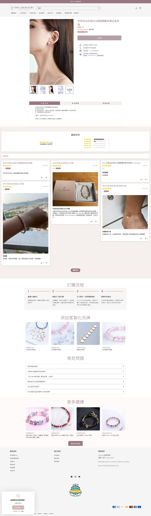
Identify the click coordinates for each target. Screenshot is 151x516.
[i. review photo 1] (125, 212)
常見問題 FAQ (14, 455)
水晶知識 (56, 455)
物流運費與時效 (14, 458)
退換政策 (106, 103)
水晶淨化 (12, 470)
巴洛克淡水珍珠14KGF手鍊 (65, 163)
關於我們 (56, 458)
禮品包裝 (12, 464)
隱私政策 (40, 513)
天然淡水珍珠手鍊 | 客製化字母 (116, 186)
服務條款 (46, 513)
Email (85, 55)
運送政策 (51, 513)
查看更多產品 (75, 443)
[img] (7, 166)
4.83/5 (51, 142)
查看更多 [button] (75, 270)
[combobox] (68, 8)
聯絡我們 (56, 461)
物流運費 (75, 103)
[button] (14, 13)
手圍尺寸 (12, 461)
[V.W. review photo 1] (75, 189)
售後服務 (12, 467)
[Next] (71, 52)
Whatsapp (100, 55)
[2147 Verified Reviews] (75, 497)
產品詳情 (44, 103)
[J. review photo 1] (25, 223)
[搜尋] (99, 8)
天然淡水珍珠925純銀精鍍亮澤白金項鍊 (19, 163)
